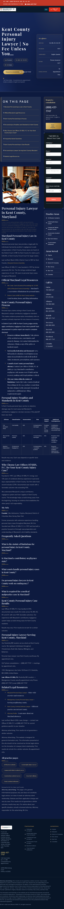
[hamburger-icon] (46, 9)
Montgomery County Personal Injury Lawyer (20, 699)
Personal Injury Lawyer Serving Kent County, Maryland (20, 150)
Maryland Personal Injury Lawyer (17, 693)
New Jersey (49, 322)
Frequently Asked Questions (13, 139)
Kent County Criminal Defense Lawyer (18, 706)
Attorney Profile (12, 713)
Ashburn (48, 294)
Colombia (49, 344)
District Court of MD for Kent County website (20, 295)
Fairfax (48, 287)
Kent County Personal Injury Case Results (17, 144)
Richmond (49, 308)
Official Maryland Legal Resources (14, 113)
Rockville (48, 315)
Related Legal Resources (11, 156)
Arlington (49, 301)
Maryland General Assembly (16, 263)
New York (49, 329)
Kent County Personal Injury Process (15, 119)
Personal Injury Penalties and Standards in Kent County (21, 125)
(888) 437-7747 (5, 853)
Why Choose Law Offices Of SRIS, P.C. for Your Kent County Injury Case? (20, 132)
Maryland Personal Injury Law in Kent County (18, 107)
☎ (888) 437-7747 (30, 4)
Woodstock (49, 336)
